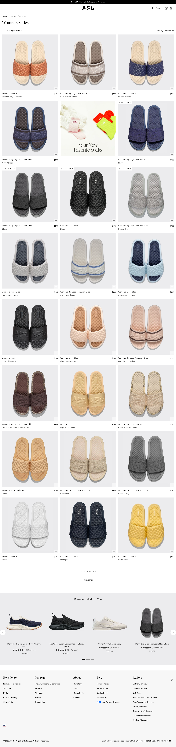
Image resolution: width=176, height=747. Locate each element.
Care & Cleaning (10, 697)
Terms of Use (102, 688)
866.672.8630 (136, 741)
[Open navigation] (5, 8)
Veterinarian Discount (142, 715)
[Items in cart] (171, 8)
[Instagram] (172, 679)
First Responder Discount (143, 702)
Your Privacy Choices (110, 702)
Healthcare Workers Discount (145, 697)
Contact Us (8, 702)
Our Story (77, 684)
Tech (75, 688)
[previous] (167, 2)
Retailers (38, 688)
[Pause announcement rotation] (2, 2)
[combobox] (165, 30)
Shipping (7, 688)
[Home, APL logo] (88, 8)
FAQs (5, 693)
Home (4, 16)
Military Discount (140, 706)
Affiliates (38, 697)
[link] (30, 66)
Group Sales (40, 702)
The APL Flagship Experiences (47, 684)
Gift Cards (137, 693)
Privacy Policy (103, 684)
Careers (76, 697)
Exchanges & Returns (12, 684)
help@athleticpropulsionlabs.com (115, 741)
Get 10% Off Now (140, 684)
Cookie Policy (102, 693)
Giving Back (78, 693)
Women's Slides (18, 16)
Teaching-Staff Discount (143, 711)
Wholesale (39, 693)
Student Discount (140, 720)
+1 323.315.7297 (150, 741)
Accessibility (102, 697)
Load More (88, 580)
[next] (174, 2)
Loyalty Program (140, 688)
